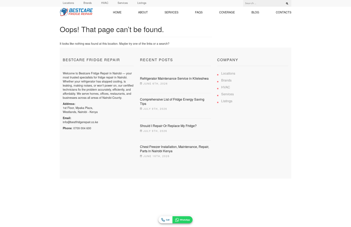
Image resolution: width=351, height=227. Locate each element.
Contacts (283, 12)
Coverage (227, 12)
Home (117, 12)
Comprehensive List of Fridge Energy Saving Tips (172, 101)
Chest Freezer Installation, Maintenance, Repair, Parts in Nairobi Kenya (174, 148)
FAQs (199, 12)
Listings (141, 3)
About (143, 12)
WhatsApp (185, 220)
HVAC (104, 3)
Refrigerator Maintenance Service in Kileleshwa (174, 78)
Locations (68, 3)
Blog (255, 12)
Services (123, 3)
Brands (87, 3)
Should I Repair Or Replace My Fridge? (168, 126)
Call (168, 220)
